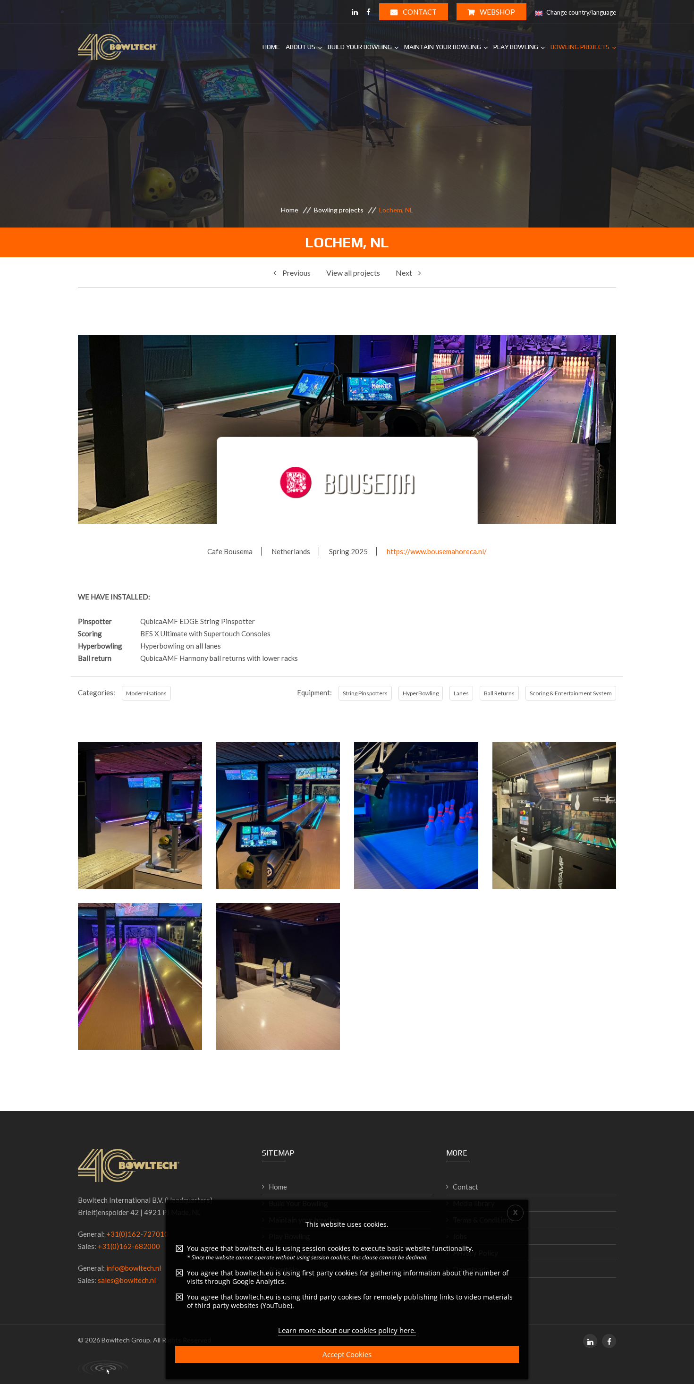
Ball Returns (499, 693)
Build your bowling (360, 47)
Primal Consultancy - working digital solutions (103, 1367)
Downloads (471, 1269)
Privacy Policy (475, 1253)
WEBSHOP (496, 12)
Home (271, 47)
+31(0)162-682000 (129, 1246)
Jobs (460, 1236)
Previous (296, 272)
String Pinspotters (365, 693)
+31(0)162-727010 (137, 1234)
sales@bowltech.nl (127, 1280)
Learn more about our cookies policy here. (347, 1330)
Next (405, 272)
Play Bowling (515, 47)
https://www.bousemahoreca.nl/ (437, 551)
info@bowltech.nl (133, 1268)
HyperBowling (421, 693)
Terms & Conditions (483, 1219)
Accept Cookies (347, 1354)
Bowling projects (579, 47)
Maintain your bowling (442, 47)
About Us (300, 47)
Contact (419, 12)
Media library (474, 1203)
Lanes (461, 693)
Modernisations (146, 693)
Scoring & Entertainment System (571, 693)
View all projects (353, 272)
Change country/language (580, 12)
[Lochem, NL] (140, 859)
